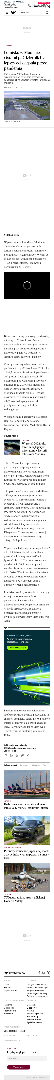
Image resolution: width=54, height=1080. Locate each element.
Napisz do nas (10, 990)
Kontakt (7, 987)
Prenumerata (10, 1011)
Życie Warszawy (34, 1022)
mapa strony (9, 1036)
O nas (6, 984)
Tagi (45, 765)
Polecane (24, 765)
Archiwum (8, 1013)
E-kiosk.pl (31, 1005)
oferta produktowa (12, 1041)
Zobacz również (10, 765)
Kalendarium (32, 1036)
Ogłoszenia (9, 1008)
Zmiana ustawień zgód (37, 987)
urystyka (24, 12)
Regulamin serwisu (35, 990)
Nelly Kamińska (11, 235)
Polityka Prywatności (36, 984)
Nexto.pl (30, 1011)
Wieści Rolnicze (34, 1019)
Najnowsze (35, 765)
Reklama (8, 1005)
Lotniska (8, 45)
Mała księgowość (35, 1013)
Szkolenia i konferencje (14, 1031)
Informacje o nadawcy (37, 993)
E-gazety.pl (32, 1008)
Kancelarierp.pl (33, 1016)
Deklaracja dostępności (37, 996)
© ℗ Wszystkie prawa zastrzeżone (20, 748)
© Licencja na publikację (15, 745)
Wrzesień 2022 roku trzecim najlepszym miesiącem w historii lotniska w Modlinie (34, 449)
